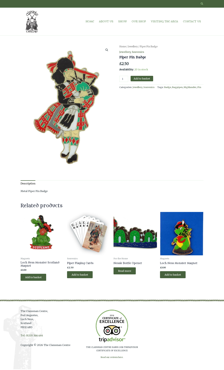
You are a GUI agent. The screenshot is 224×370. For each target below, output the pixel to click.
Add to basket (142, 78)
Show (122, 21)
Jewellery (133, 46)
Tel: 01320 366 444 (32, 335)
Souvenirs (138, 51)
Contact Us (192, 21)
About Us (106, 21)
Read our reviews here (112, 357)
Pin (199, 87)
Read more (124, 270)
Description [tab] (28, 183)
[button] (202, 4)
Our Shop (139, 21)
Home (90, 21)
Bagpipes (177, 87)
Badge (167, 87)
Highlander (190, 87)
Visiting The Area (164, 21)
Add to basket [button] (33, 277)
